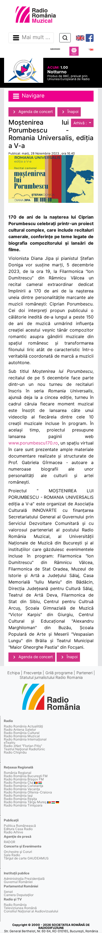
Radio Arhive (13, 832)
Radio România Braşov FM (24, 779)
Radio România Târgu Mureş (25, 802)
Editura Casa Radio (18, 829)
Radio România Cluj (18, 782)
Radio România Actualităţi (23, 726)
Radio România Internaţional (25, 739)
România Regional (17, 773)
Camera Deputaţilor (18, 895)
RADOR (9, 842)
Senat (8, 892)
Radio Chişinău (15, 752)
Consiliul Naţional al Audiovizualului (31, 911)
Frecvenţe (33, 672)
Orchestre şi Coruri (18, 852)
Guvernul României (18, 882)
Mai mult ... (36, 37)
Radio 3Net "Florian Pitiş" (23, 746)
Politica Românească (20, 826)
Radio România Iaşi (18, 795)
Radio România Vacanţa (22, 789)
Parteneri (84, 672)
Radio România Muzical (22, 736)
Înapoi (72, 111)
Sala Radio (12, 855)
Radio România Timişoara (23, 805)
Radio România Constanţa (23, 786)
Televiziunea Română (20, 908)
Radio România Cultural (21, 733)
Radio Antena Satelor (20, 729)
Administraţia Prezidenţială (24, 879)
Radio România (15, 905)
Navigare (32, 96)
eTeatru (9, 742)
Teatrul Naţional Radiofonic (24, 749)
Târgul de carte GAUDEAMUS (26, 858)
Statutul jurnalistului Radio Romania (51, 677)
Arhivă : (80, 123)
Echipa (13, 672)
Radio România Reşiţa (20, 799)
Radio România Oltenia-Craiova (28, 792)
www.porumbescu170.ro (33, 443)
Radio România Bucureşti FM (26, 776)
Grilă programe (59, 672)
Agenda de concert (35, 111)
